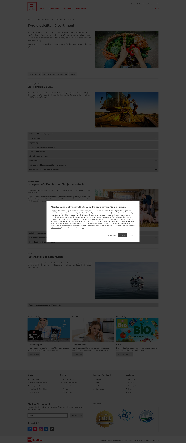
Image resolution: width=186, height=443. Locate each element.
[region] (93, 221)
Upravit (131, 235)
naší (54, 211)
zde (83, 228)
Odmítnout (112, 235)
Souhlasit (122, 235)
